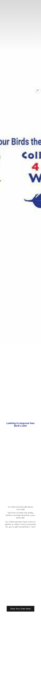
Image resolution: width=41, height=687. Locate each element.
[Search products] (37, 90)
